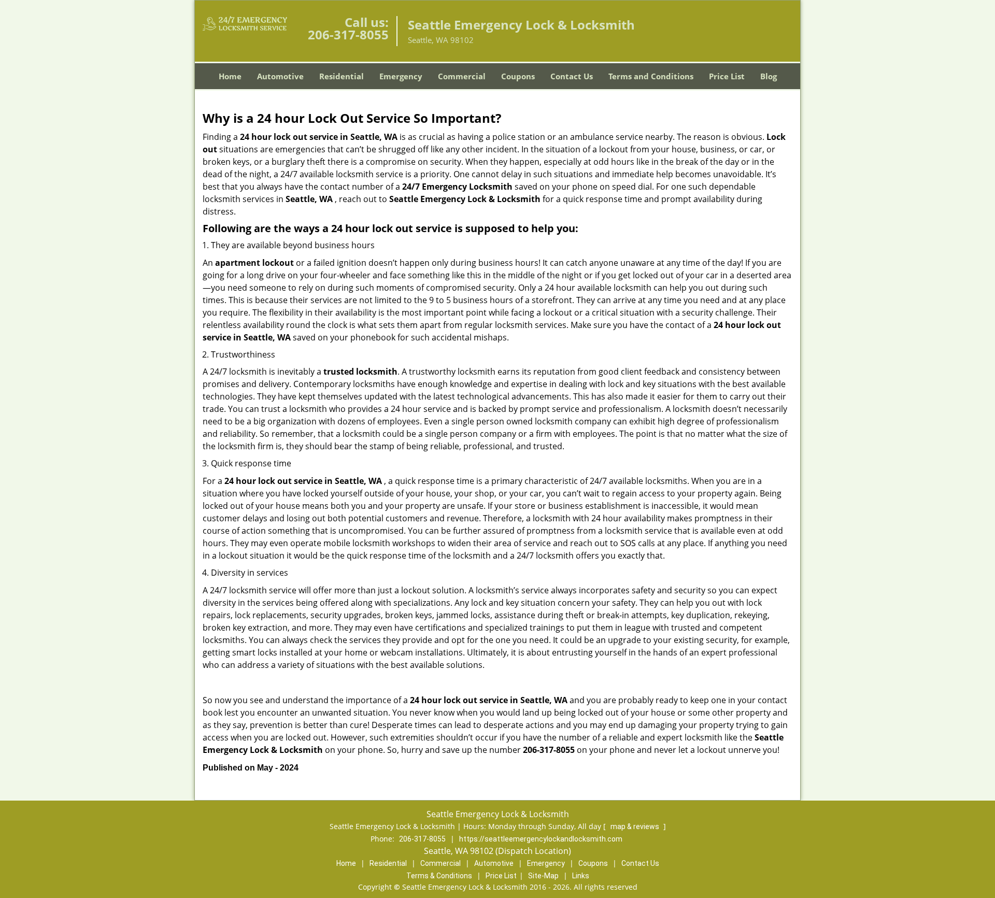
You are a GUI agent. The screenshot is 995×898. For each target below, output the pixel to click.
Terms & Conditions (439, 876)
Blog (768, 76)
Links (580, 876)
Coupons (518, 76)
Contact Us (571, 76)
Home (230, 76)
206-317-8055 (348, 34)
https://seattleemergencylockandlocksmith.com (540, 839)
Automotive (280, 76)
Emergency (400, 76)
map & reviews (635, 826)
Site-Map (543, 876)
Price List (727, 76)
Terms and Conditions (650, 76)
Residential (341, 76)
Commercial (462, 76)
